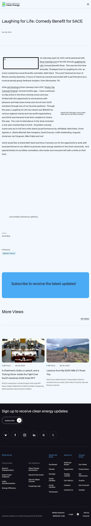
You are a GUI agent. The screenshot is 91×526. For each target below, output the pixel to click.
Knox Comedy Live (48, 61)
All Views (85, 318)
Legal (70, 514)
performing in (13, 87)
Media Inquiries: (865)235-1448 (58, 514)
